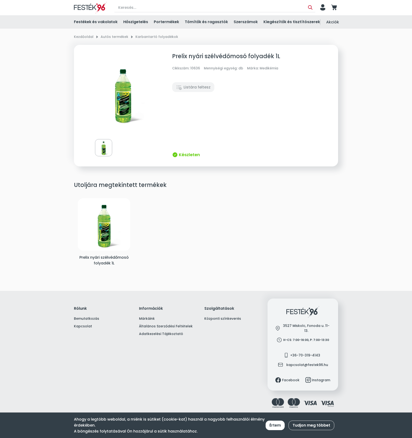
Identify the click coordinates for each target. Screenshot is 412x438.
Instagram (321, 380)
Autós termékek (114, 36)
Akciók (332, 22)
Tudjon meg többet (311, 425)
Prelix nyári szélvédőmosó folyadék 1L (104, 260)
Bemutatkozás (86, 318)
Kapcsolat (83, 326)
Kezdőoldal (83, 36)
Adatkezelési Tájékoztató (161, 333)
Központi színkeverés (222, 318)
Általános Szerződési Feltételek (166, 326)
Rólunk (80, 308)
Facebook (290, 380)
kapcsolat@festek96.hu (307, 364)
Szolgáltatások (219, 308)
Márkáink (147, 318)
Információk (151, 308)
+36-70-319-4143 (305, 355)
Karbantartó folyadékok (156, 36)
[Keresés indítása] (310, 7)
